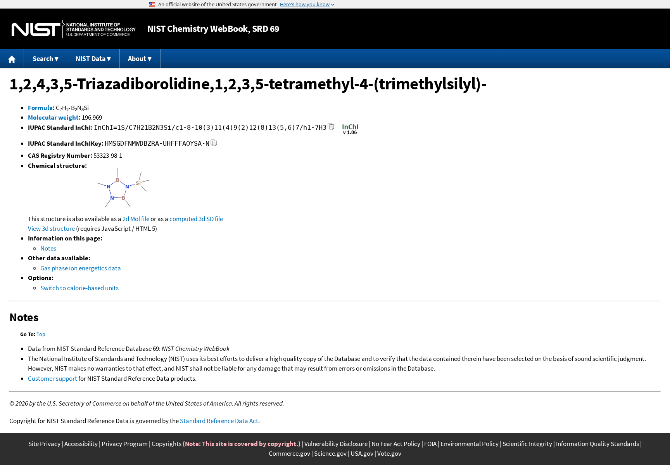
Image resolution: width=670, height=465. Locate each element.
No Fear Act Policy (395, 443)
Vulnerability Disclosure (336, 443)
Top (40, 334)
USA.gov (362, 453)
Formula (40, 107)
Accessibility (81, 443)
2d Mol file (136, 218)
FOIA (430, 443)
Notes (48, 248)
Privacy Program (125, 443)
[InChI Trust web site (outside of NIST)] (350, 133)
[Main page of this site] (12, 58)
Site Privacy (44, 443)
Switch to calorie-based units (79, 288)
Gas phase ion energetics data (80, 268)
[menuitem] (12, 58)
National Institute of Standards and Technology (74, 29)
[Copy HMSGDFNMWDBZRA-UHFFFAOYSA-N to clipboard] (214, 145)
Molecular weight (53, 117)
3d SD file (211, 218)
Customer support (52, 378)
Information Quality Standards (597, 443)
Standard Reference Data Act (219, 420)
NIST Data (90, 58)
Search (43, 58)
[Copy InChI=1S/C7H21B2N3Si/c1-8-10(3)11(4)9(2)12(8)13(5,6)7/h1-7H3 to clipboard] (331, 129)
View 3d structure (51, 228)
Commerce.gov (289, 453)
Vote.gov (389, 453)
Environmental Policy (469, 443)
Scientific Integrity (527, 443)
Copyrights (166, 443)
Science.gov (330, 453)
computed (183, 218)
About (137, 58)
